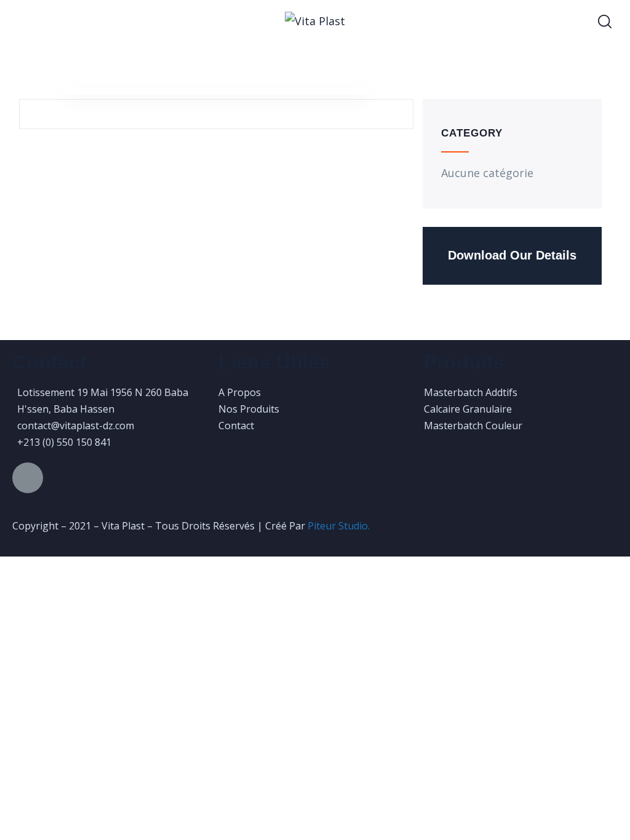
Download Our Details (512, 255)
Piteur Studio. (339, 526)
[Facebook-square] (27, 477)
